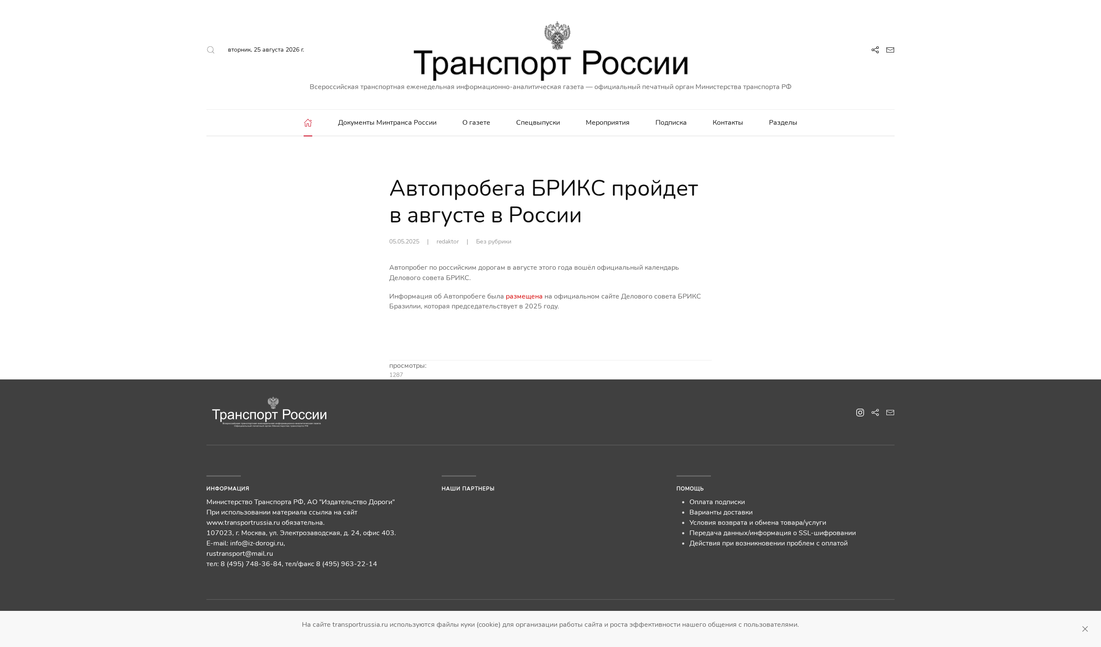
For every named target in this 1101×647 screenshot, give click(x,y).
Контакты (728, 122)
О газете (476, 122)
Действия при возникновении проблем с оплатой (768, 543)
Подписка (671, 122)
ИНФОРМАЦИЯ (227, 488)
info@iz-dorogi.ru (256, 543)
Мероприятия (608, 122)
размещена (524, 296)
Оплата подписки (717, 502)
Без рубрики (493, 241)
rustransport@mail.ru (239, 553)
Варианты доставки (721, 512)
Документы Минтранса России (387, 122)
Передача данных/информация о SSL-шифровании (772, 533)
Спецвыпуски (538, 122)
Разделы (783, 122)
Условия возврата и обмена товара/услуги (757, 522)
